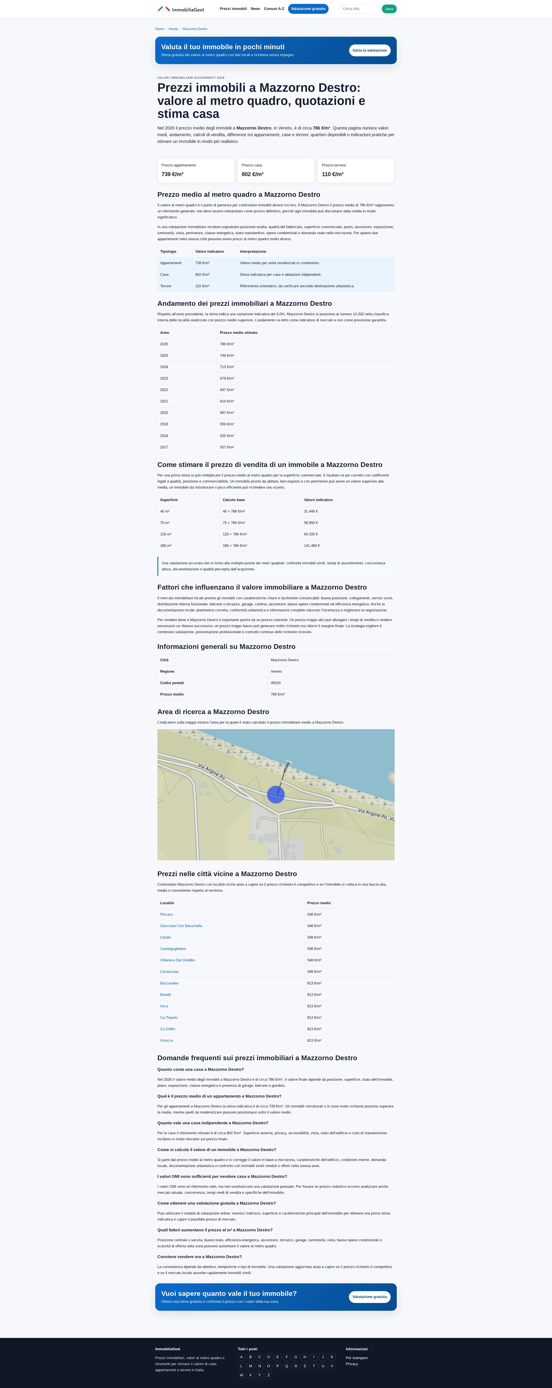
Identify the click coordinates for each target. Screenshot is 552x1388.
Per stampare (357, 1358)
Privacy (352, 1364)
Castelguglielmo (173, 949)
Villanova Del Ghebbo (177, 960)
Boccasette (169, 983)
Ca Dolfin (167, 1029)
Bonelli (165, 995)
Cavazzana (169, 972)
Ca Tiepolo (168, 1018)
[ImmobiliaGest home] (182, 9)
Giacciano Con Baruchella (181, 926)
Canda (165, 937)
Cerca (389, 9)
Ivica (164, 1006)
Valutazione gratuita (308, 9)
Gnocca (166, 1040)
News (255, 9)
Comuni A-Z (274, 9)
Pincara (166, 914)
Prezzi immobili (233, 9)
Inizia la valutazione (370, 50)
